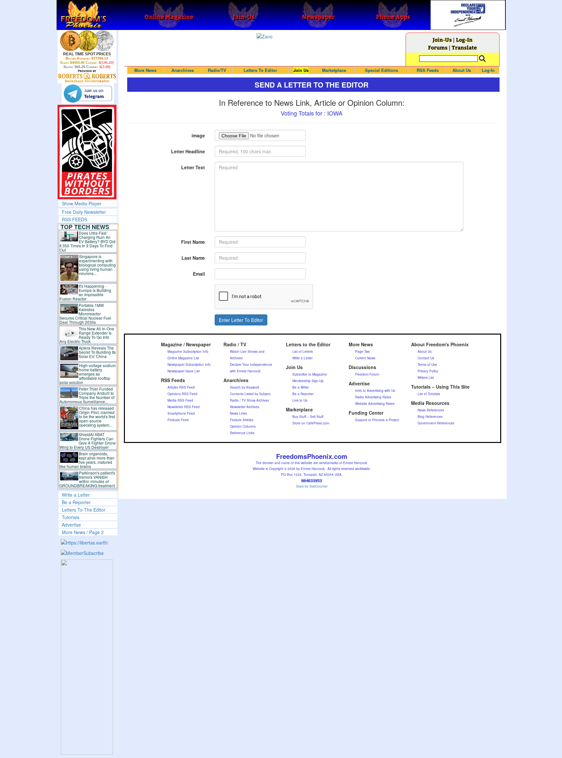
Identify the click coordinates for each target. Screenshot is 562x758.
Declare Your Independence (251, 364)
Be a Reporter (76, 502)
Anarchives (182, 70)
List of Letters (302, 351)
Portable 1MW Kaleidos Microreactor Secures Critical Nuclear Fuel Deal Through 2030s (85, 313)
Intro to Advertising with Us (375, 390)
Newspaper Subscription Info (189, 364)
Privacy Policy (428, 371)
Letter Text (193, 167)
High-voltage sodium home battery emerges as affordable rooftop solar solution (88, 374)
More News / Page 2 (83, 532)
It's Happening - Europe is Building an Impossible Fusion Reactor (86, 292)
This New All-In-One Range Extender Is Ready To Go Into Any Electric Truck (87, 335)
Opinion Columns (243, 426)
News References (431, 410)
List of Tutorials (429, 394)
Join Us (301, 70)
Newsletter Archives (244, 407)
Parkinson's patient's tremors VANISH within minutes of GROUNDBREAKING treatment (87, 479)
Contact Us (426, 358)
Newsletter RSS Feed (183, 407)
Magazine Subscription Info (187, 351)
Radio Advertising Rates (373, 397)
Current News (365, 358)
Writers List (426, 377)
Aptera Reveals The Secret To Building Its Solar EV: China (97, 352)
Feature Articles (241, 420)
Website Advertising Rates (375, 403)
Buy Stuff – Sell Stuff (307, 416)
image (198, 135)
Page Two (362, 351)
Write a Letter (76, 494)
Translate (464, 47)
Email (199, 273)
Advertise (71, 524)
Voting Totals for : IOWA (311, 113)
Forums (438, 47)
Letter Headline (188, 151)
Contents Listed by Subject (250, 394)
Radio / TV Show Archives (249, 400)
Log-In (464, 39)
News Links (238, 413)
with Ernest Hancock (245, 371)
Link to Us (299, 400)
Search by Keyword (244, 387)
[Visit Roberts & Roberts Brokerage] (87, 40)
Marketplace (334, 70)
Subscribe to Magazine (309, 374)
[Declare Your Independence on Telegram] (88, 93)
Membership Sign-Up (308, 381)
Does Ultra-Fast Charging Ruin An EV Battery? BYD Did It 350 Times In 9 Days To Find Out (88, 241)
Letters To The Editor (83, 509)
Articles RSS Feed (181, 387)
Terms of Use (427, 364)
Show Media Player (81, 203)
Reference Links (242, 433)
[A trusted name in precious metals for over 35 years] (87, 76)
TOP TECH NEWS (84, 227)
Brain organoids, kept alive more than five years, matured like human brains (87, 460)
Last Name (193, 258)
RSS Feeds (428, 70)
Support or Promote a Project (377, 420)
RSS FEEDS (74, 219)
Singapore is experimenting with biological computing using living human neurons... (97, 265)
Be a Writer (300, 387)
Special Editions (381, 70)
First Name (193, 242)
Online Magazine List (183, 358)
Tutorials (70, 517)
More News (145, 70)
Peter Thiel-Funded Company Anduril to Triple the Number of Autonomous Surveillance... (87, 395)
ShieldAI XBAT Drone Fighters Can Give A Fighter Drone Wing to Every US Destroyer (88, 441)
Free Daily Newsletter (84, 212)
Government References (436, 423)
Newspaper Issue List (183, 371)
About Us (461, 70)
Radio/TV (217, 70)
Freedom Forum (367, 374)
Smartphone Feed (181, 413)
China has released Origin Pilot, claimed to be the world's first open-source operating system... (97, 416)
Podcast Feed (178, 420)
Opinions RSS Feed (182, 394)
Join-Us (442, 39)
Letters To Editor (260, 70)
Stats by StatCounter (312, 486)
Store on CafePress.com (310, 423)
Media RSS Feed (180, 400)
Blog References (430, 416)
